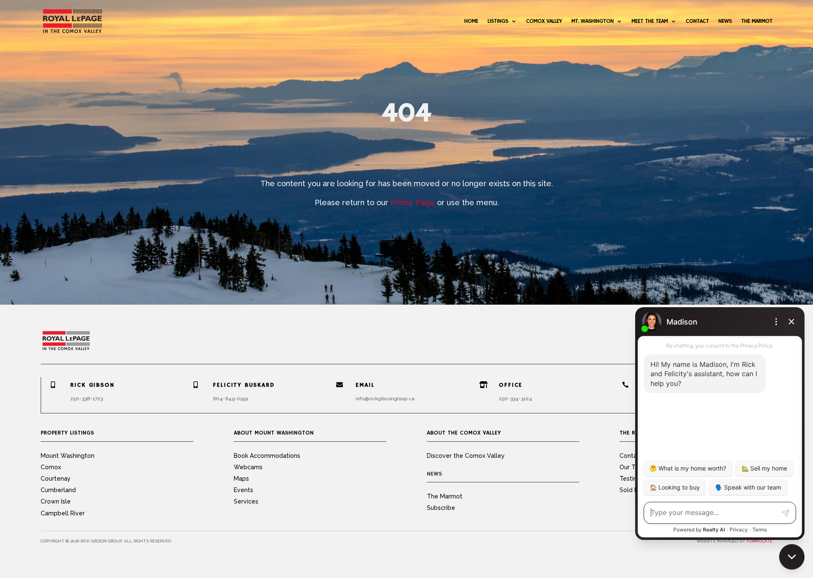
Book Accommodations (267, 455)
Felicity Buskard (244, 385)
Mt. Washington (592, 21)
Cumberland (58, 490)
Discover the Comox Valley (466, 455)
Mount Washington (67, 455)
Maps (241, 478)
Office (511, 385)
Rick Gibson (92, 385)
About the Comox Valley (464, 433)
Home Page (412, 202)
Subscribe (441, 507)
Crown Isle (56, 501)
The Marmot (756, 21)
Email (365, 385)
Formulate (759, 541)
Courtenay (56, 478)
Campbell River (63, 513)
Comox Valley (544, 21)
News (725, 21)
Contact (697, 21)
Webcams (248, 467)
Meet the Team (649, 21)
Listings (497, 21)
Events (243, 490)
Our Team (633, 467)
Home (471, 21)
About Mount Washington (274, 433)
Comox (51, 467)
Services (246, 501)
